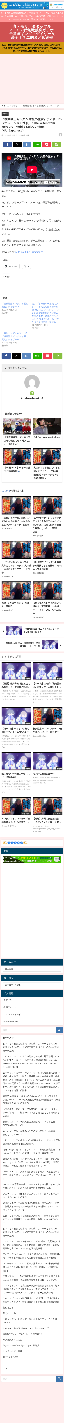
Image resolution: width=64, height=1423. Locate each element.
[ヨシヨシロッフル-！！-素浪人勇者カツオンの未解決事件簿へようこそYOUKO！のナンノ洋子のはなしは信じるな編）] (31, 1267)
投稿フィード (9, 1007)
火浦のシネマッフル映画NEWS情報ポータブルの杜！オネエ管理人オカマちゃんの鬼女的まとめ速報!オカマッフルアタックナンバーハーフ (31, 1206)
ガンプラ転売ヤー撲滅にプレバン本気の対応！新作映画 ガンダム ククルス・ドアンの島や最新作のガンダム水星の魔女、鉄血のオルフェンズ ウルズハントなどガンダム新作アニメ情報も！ (45, 313)
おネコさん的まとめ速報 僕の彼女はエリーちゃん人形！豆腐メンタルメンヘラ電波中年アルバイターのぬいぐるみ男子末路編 (31, 1047)
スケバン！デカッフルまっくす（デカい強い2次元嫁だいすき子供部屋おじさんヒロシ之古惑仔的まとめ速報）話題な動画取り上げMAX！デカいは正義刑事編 (32, 1245)
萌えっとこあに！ (11, 1313)
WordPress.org (10, 1022)
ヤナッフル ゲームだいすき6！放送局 (21, 1345)
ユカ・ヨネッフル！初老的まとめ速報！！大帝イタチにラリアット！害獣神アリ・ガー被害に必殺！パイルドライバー (31, 1219)
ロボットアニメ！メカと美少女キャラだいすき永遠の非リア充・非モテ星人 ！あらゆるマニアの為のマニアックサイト (31, 1175)
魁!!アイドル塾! (10, 1357)
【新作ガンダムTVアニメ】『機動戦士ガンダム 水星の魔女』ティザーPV (15, 336)
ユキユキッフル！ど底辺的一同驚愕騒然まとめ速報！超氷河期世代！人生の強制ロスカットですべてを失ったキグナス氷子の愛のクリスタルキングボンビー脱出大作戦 (31, 1289)
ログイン (7, 1000)
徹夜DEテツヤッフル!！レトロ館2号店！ (22, 1334)
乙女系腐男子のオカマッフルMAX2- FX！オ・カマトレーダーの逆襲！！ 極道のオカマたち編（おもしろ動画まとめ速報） (31, 1112)
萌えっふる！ (9, 1308)
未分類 (5, 113)
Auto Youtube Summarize (29, 252)
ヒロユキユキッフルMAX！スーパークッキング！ (27, 1328)
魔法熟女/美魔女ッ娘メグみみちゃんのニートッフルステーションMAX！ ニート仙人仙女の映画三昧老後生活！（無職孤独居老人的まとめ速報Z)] (31, 1099)
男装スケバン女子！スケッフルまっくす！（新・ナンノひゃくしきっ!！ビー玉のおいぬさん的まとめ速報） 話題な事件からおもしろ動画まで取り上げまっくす (31, 1162)
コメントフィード (12, 1014)
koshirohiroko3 (32, 398)
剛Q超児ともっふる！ (13, 1340)
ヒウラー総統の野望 (12, 1351)
